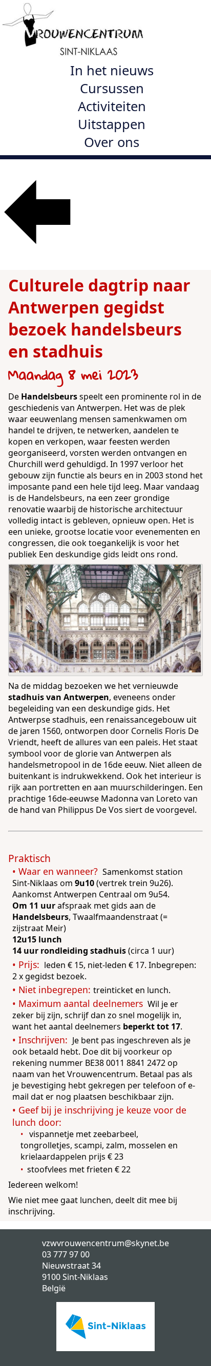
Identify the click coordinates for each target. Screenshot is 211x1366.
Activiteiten (112, 106)
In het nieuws (112, 70)
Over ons (111, 142)
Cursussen (112, 88)
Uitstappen (111, 124)
